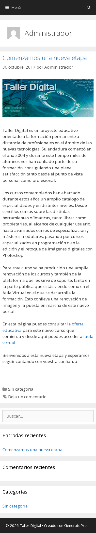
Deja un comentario (27, 396)
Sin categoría (20, 389)
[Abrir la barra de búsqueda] (88, 7)
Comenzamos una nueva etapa (44, 57)
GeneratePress (77, 525)
